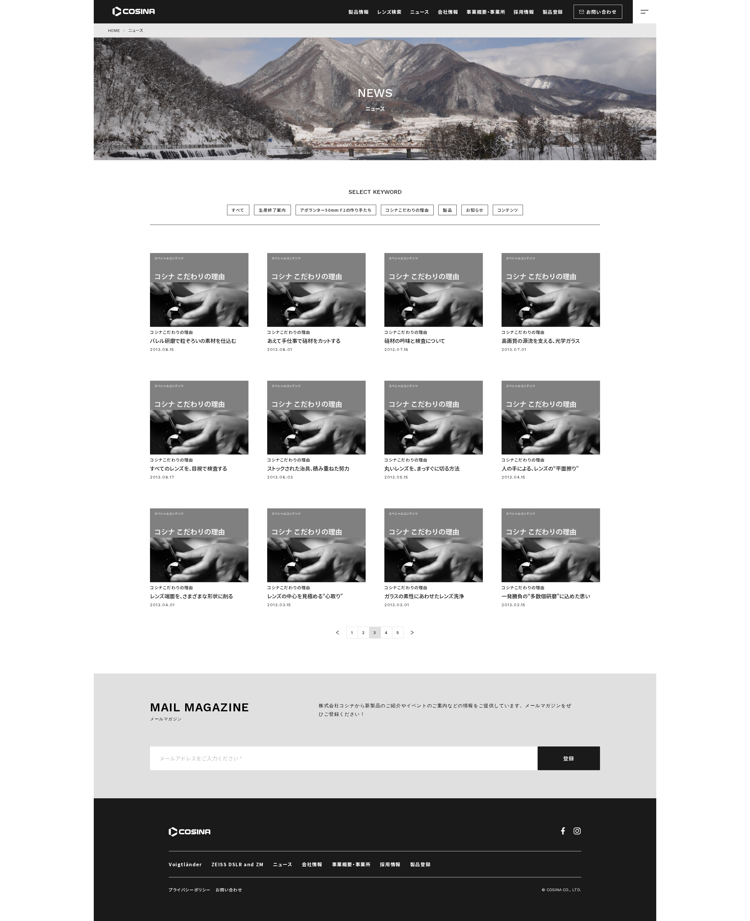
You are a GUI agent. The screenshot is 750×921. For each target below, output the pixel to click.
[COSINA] (133, 11)
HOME (114, 30)
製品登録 (420, 864)
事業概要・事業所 (351, 864)
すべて (238, 210)
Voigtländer (185, 864)
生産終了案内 (272, 210)
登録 (569, 758)
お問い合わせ (229, 890)
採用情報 (390, 864)
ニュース (282, 864)
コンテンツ (507, 210)
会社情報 (312, 864)
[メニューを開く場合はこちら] (644, 11)
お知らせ (474, 210)
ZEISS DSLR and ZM (238, 864)
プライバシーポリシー (190, 890)
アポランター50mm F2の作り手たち (335, 210)
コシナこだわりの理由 (407, 210)
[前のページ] (338, 632)
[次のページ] (412, 632)
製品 (447, 210)
